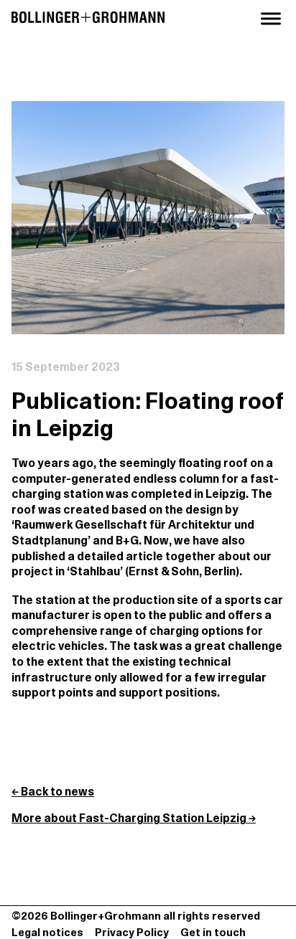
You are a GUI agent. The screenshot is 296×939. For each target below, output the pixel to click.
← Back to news (52, 792)
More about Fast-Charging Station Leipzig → (133, 819)
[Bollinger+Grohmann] (88, 18)
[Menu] (270, 18)
